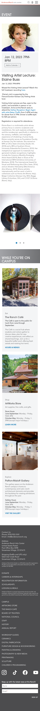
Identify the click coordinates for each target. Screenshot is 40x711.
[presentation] (2, 217)
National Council (10, 617)
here (23, 90)
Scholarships (8, 584)
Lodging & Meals (10, 588)
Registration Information (14, 581)
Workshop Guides (10, 635)
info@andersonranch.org (17, 537)
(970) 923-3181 (14, 534)
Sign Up (35, 697)
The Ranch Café (9, 609)
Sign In (32, 2)
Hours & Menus (12, 348)
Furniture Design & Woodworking (18, 646)
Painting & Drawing (11, 650)
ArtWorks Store (9, 605)
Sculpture (6, 661)
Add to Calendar (12, 65)
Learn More (10, 425)
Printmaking (8, 657)
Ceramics (6, 639)
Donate (5, 573)
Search (28, 2)
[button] (16, 243)
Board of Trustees (11, 613)
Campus (5, 602)
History (5, 624)
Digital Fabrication (11, 642)
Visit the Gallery (13, 513)
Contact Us (25, 2)
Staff (4, 621)
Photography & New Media (14, 654)
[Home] (11, 2)
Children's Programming (14, 665)
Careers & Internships (12, 577)
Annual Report (9, 628)
